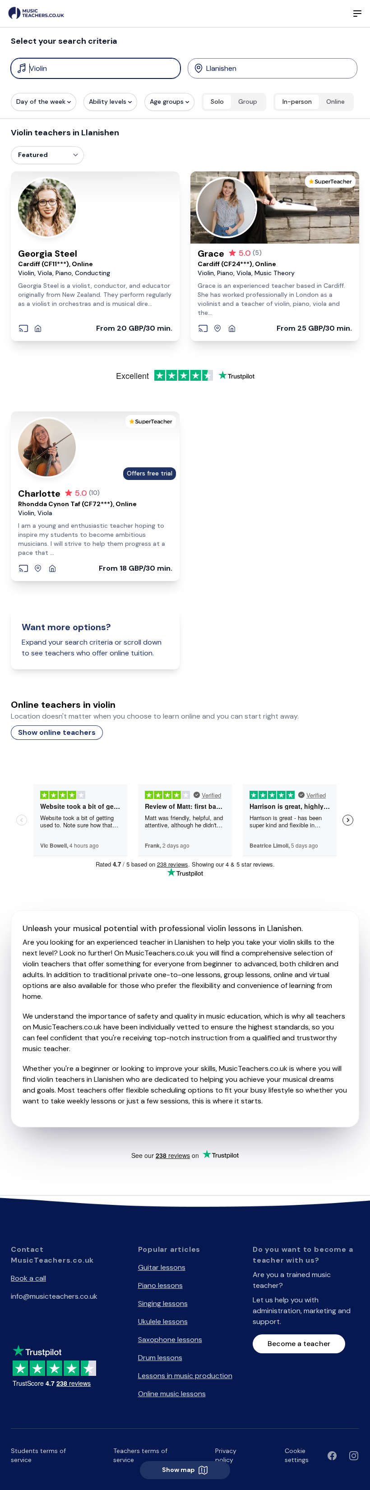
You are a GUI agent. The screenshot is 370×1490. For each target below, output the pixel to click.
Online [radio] (335, 101)
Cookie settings (297, 1455)
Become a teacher (299, 1343)
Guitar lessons (161, 1267)
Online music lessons (172, 1393)
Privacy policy (225, 1455)
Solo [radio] (217, 101)
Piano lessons (160, 1285)
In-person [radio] (297, 101)
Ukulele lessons (163, 1321)
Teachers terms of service (140, 1455)
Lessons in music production (185, 1375)
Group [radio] (247, 101)
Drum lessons (160, 1357)
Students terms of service (38, 1455)
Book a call (28, 1278)
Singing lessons (163, 1303)
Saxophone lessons (170, 1339)
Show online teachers (57, 732)
